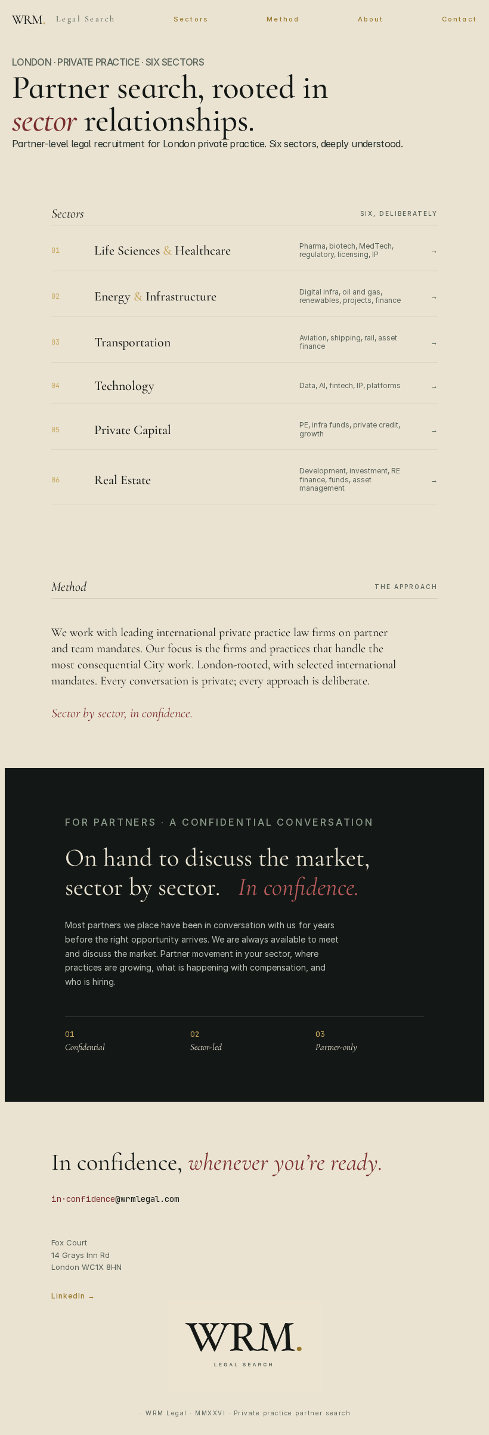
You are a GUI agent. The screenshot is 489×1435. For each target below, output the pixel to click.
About (371, 19)
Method (283, 19)
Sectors (191, 19)
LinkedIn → (73, 1295)
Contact (459, 19)
